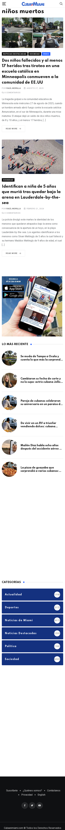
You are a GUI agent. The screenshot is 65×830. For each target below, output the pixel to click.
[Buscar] (61, 3)
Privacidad (26, 801)
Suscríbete (12, 797)
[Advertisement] (24, 535)
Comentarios (12, 99)
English (41, 801)
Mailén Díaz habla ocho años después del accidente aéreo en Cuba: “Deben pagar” (42, 455)
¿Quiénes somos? (32, 797)
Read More (11, 135)
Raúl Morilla (13, 95)
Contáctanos (53, 797)
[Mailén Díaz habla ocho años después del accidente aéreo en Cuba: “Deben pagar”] (9, 453)
